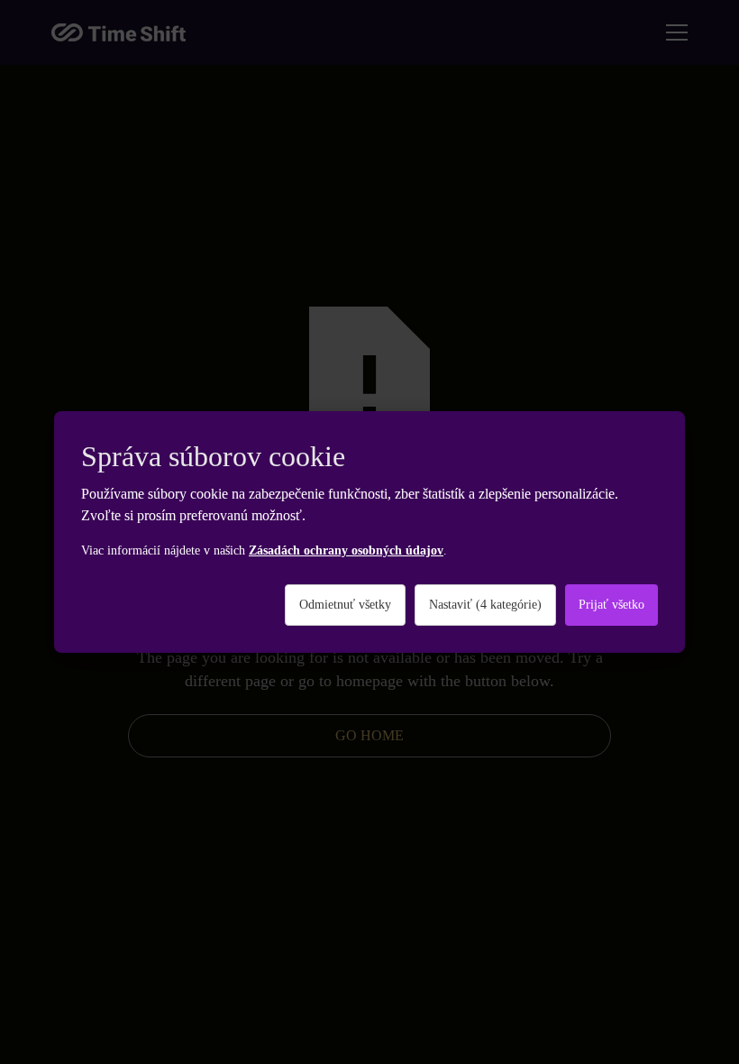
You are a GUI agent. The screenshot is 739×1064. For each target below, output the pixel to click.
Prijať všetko (611, 604)
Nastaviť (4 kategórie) (485, 604)
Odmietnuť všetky (345, 604)
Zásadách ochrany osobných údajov (346, 550)
